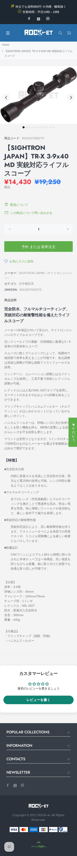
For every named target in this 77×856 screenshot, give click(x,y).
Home (5, 44)
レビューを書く (38, 700)
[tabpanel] (38, 95)
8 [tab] (44, 127)
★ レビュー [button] (74, 432)
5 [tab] (35, 127)
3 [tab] (29, 127)
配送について (19, 204)
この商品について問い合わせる (31, 213)
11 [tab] (53, 127)
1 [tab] (23, 127)
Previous (6, 97)
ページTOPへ (38, 847)
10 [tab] (50, 127)
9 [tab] (47, 127)
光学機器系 (26, 283)
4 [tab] (32, 127)
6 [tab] (38, 127)
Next (71, 97)
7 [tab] (41, 127)
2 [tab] (26, 127)
